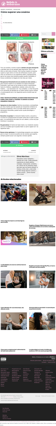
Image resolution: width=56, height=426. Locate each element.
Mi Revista (36, 382)
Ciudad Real (48, 379)
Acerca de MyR (51, 362)
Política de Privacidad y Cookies (48, 396)
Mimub (2, 384)
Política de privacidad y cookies (32, 421)
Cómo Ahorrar (37, 379)
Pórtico (2, 386)
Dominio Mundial (38, 370)
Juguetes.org (37, 374)
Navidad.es (37, 372)
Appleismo (14, 372)
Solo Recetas (26, 368)
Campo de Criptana (50, 377)
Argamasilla (48, 375)
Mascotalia (37, 377)
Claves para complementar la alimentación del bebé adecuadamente (13, 350)
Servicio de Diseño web (48, 360)
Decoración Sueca (5, 372)
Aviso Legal (37, 396)
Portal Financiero (38, 381)
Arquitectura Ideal (5, 374)
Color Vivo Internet (9, 396)
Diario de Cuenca (50, 381)
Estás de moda (27, 370)
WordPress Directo (16, 375)
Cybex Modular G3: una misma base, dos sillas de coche (47, 112)
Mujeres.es (25, 379)
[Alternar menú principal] (53, 3)
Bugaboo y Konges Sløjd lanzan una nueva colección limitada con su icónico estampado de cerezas (42, 227)
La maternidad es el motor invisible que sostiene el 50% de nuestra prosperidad (40, 350)
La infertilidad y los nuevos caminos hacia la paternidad (13, 265)
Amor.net (25, 375)
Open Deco (3, 370)
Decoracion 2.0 (4, 368)
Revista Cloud (15, 379)
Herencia (48, 386)
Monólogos (37, 375)
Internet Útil (15, 381)
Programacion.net (16, 368)
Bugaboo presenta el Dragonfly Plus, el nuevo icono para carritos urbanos (42, 266)
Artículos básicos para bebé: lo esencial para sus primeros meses (42, 308)
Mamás (3, 9)
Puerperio (9, 9)
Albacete (48, 370)
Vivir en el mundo (27, 381)
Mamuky (25, 377)
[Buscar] (53, 34)
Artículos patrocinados (35, 360)
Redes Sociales (15, 377)
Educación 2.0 (37, 368)
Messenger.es (15, 370)
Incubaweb (14, 374)
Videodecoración (5, 375)
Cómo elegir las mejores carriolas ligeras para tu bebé (44, 69)
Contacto (44, 362)
